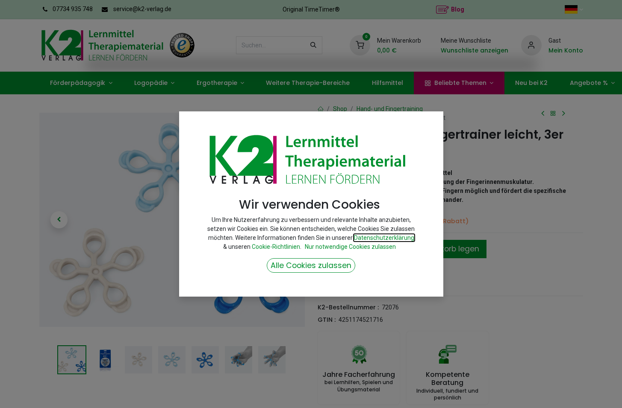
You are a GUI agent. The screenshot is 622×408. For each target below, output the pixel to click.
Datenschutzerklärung (384, 237)
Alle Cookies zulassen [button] (311, 265)
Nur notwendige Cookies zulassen (350, 246)
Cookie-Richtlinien (276, 246)
